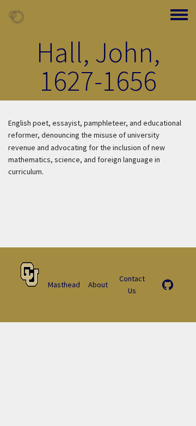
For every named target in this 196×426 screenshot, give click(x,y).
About (98, 284)
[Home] (16, 16)
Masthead (64, 284)
